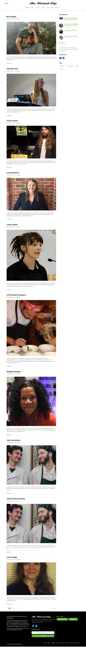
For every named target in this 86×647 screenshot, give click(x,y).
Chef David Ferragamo (16, 295)
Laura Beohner (13, 173)
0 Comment (17, 18)
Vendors (58, 642)
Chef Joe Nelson (13, 440)
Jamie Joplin (12, 224)
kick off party (70, 66)
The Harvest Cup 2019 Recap (70, 30)
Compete (53, 642)
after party (62, 66)
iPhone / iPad (63, 619)
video (77, 66)
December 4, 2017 (10, 18)
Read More (9, 63)
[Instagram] (7, 3)
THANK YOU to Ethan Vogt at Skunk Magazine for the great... (71, 18)
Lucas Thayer (12, 121)
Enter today (40, 622)
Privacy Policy (76, 642)
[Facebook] (60, 58)
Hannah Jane (12, 69)
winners (61, 68)
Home (45, 642)
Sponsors (63, 642)
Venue (67, 642)
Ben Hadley (11, 17)
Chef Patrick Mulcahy (16, 499)
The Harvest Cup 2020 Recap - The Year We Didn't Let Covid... (71, 24)
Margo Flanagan (14, 371)
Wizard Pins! (62, 42)
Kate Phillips (12, 557)
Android (74, 619)
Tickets (48, 642)
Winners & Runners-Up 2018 (70, 36)
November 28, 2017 (11, 226)
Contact (71, 642)
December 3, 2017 (10, 70)
